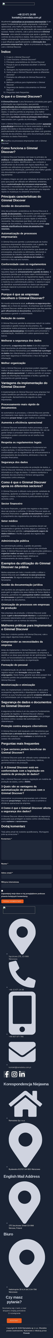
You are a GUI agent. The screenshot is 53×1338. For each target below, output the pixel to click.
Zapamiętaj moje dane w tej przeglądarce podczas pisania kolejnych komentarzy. (23, 895)
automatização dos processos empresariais (20, 107)
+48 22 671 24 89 (26, 14)
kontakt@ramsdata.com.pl (26, 17)
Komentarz (6, 839)
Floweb (26, 1333)
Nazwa (4, 864)
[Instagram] (14, 1074)
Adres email (7, 873)
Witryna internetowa (10, 882)
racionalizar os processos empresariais (28, 21)
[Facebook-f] (7, 1074)
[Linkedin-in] (22, 1074)
